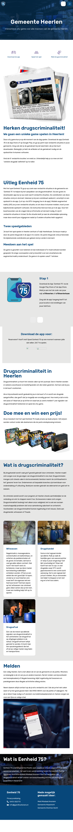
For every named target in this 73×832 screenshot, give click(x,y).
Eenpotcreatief (41, 827)
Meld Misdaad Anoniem (47, 801)
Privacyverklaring (13, 798)
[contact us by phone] (64, 3)
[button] (40, 320)
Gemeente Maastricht (46, 805)
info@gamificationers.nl (19, 805)
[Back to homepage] (3, 4)
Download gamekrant (15, 169)
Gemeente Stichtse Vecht (48, 808)
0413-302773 (15, 802)
